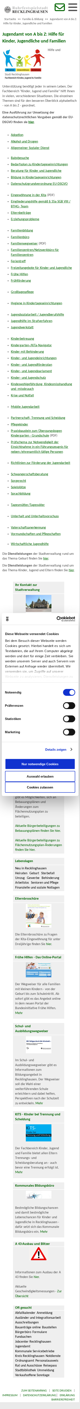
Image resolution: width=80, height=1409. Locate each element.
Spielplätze (18, 487)
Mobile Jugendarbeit (25, 407)
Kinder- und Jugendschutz (28, 378)
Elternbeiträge (21, 213)
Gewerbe (33, 878)
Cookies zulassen (40, 787)
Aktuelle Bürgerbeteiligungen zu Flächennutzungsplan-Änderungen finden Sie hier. (38, 845)
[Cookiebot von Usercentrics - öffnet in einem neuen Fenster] (57, 619)
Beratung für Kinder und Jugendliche (36, 171)
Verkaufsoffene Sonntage (32, 1375)
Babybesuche (20, 158)
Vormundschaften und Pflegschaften (36, 534)
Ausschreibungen (27, 1322)
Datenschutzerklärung (39, 1395)
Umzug (20, 878)
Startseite (10, 19)
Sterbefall (48, 873)
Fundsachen (23, 1337)
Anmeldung (44, 1313)
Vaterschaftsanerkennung (28, 527)
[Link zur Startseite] (26, 12)
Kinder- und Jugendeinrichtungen (34, 358)
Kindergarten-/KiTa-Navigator (31, 345)
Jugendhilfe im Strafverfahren (31, 321)
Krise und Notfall (22, 395)
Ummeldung (45, 1370)
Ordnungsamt (24, 1360)
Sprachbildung (21, 493)
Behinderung (50, 878)
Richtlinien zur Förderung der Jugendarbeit (40, 463)
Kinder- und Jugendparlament (31, 371)
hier (45, 558)
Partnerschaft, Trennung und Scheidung (38, 418)
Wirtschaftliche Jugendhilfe (30, 544)
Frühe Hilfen (19, 274)
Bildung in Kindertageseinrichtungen (36, 177)
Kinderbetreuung (22, 339)
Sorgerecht (18, 481)
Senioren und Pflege (44, 882)
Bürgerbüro (23, 1332)
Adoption (17, 135)
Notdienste (53, 1356)
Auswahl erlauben (40, 776)
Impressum (9, 1395)
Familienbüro (20, 237)
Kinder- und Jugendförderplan (31, 365)
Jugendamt (22, 1346)
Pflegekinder (19, 424)
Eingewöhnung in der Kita (28, 195)
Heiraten (21, 873)
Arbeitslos (22, 882)
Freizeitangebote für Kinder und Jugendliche (41, 268)
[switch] (69, 705)
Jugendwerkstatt (22, 327)
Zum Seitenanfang (34, 1390)
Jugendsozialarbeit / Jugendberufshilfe (37, 314)
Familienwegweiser (24, 243)
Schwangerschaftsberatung (29, 474)
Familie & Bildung (32, 19)
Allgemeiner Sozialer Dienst (30, 148)
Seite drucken (61, 1390)
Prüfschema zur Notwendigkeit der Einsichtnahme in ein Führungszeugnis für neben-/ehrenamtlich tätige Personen (39, 447)
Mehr (19, 1013)
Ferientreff (18, 261)
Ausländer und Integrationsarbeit (38, 1318)
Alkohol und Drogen (24, 141)
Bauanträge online (28, 1327)
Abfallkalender (25, 1313)
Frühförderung (21, 281)
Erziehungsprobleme (25, 219)
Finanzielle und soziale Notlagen (37, 887)
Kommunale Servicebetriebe (34, 1351)
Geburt (34, 873)
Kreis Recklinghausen (29, 1356)
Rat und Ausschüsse (28, 1365)
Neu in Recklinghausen (31, 868)
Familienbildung (22, 230)
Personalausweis (46, 1360)
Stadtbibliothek (25, 1370)
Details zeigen (55, 749)
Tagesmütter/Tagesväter (28, 505)
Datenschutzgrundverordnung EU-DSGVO (39, 184)
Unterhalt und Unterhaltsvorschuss (35, 516)
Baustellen (49, 1327)
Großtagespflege (22, 292)
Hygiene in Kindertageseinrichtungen (36, 303)
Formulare (39, 1332)
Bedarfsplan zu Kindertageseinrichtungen (39, 164)
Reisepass (50, 1365)
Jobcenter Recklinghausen (33, 1341)
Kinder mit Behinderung (27, 352)
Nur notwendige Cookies (40, 764)
